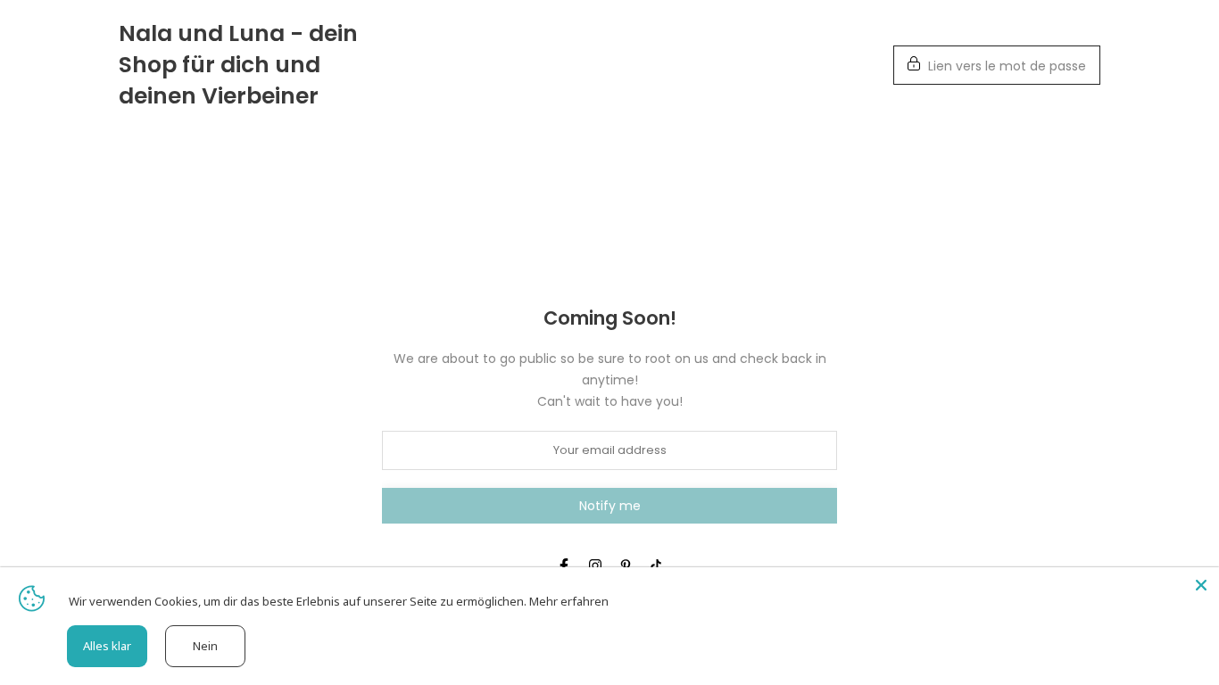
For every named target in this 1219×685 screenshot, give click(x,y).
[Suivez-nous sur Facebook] (564, 565)
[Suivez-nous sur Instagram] (595, 565)
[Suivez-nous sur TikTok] (656, 565)
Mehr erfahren (569, 601)
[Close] (1201, 585)
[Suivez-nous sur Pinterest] (625, 565)
